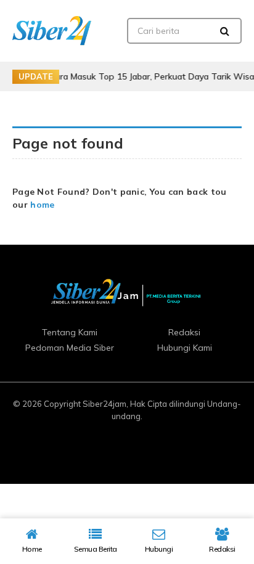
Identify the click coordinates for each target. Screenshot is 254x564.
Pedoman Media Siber (69, 347)
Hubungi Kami (184, 347)
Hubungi (159, 549)
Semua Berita (95, 549)
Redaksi (184, 332)
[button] (224, 31)
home (42, 204)
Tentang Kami (69, 332)
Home (32, 549)
